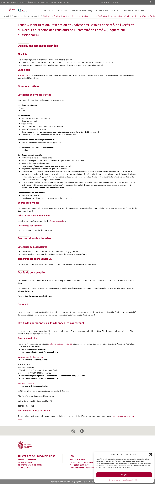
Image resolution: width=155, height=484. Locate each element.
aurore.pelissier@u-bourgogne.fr (30, 357)
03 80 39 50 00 (24, 467)
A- (61, 2)
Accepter (124, 474)
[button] (150, 454)
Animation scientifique (109, 10)
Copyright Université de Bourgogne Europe (88, 481)
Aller (3, 2)
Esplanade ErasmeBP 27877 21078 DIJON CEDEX (30, 463)
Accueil (6, 16)
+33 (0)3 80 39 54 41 (81, 465)
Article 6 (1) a (23, 75)
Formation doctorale (134, 10)
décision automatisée (57, 221)
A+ (68, 2)
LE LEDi (47, 10)
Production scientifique (83, 10)
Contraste (53, 2)
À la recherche (33, 2)
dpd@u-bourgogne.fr (26, 383)
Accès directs (113, 2)
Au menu (22, 2)
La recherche (61, 10)
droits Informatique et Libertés (60, 343)
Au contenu (11, 2)
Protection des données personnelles (26, 16)
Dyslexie (44, 2)
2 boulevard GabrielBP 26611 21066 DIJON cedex (81, 461)
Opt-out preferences (114, 480)
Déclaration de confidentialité (130, 480)
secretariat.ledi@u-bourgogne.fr (87, 467)
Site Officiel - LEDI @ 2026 (60, 481)
